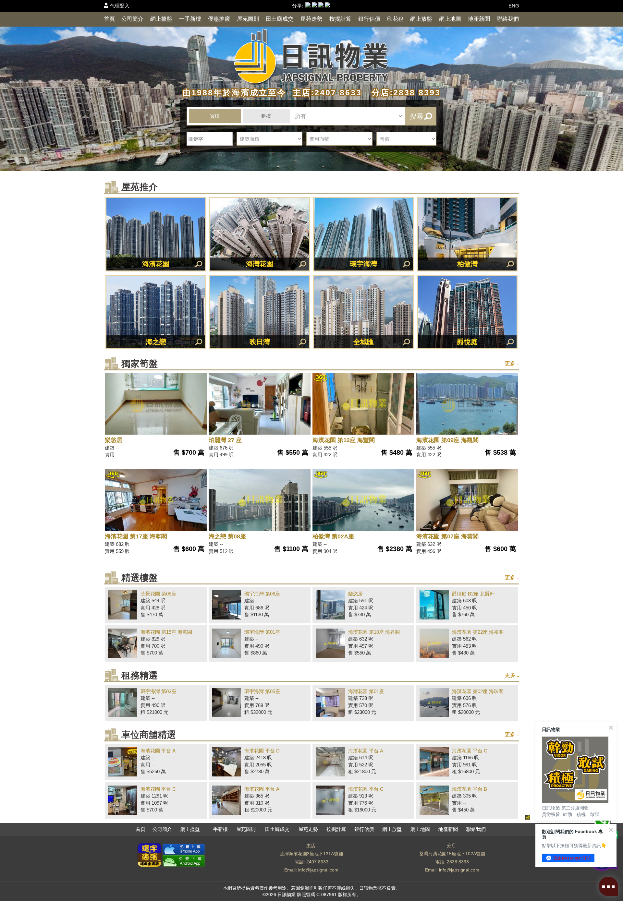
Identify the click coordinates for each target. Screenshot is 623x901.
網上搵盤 (161, 19)
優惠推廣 (219, 19)
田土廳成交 (279, 19)
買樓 (215, 116)
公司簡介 (132, 19)
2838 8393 (458, 861)
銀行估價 (369, 19)
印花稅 (395, 19)
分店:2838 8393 (403, 92)
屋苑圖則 (248, 19)
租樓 (266, 116)
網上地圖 (450, 19)
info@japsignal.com (318, 869)
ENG (513, 5)
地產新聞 (479, 19)
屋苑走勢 (311, 19)
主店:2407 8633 (325, 92)
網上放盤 (421, 19)
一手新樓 (190, 19)
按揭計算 (340, 19)
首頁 (109, 19)
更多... (512, 363)
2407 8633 (317, 861)
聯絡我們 (508, 19)
